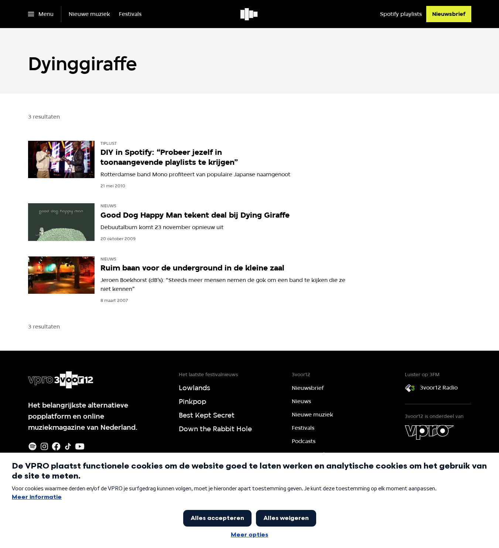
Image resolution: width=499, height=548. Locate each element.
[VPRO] (429, 432)
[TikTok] (68, 446)
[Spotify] (32, 446)
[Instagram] (44, 446)
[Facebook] (56, 446)
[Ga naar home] (249, 14)
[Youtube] (79, 446)
